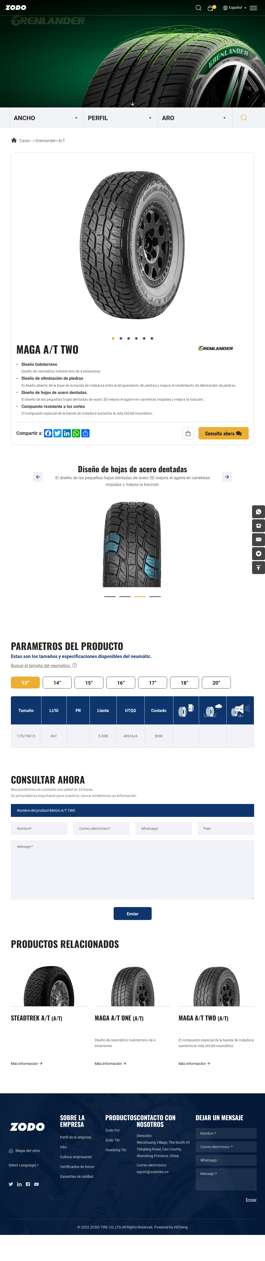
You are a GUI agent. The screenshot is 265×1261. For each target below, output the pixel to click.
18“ (184, 682)
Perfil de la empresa (75, 1137)
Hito (63, 1146)
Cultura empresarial (76, 1156)
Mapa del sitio (27, 1150)
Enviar (132, 913)
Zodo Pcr (112, 1130)
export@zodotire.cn (152, 1171)
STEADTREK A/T (36, 1017)
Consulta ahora (220, 433)
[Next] (227, 477)
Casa (24, 140)
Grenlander (45, 140)
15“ (89, 682)
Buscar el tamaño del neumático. (41, 665)
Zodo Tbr (112, 1140)
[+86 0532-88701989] (258, 525)
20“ (216, 682)
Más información (25, 1063)
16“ (121, 682)
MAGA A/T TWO (203, 1017)
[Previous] (38, 477)
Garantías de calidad (76, 1176)
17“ (153, 682)
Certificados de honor (77, 1166)
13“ (25, 682)
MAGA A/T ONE (118, 1017)
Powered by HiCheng (171, 1227)
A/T (61, 140)
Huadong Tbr (116, 1149)
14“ (57, 682)
